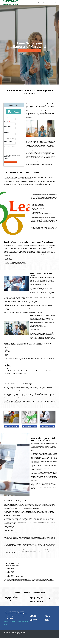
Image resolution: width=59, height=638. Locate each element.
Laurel (32, 620)
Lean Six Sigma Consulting (37, 596)
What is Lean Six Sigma (10, 596)
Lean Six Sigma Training (37, 601)
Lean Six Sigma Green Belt (11, 598)
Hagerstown (47, 616)
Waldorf (47, 619)
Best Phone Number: (8, 136)
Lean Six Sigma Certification (38, 597)
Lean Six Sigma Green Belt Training (29, 426)
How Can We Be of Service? (9, 146)
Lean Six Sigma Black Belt (11, 600)
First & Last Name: (8, 126)
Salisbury (47, 615)
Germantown (48, 617)
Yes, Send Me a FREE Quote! (10, 162)
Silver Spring (34, 619)
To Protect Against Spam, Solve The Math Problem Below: (12, 156)
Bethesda (33, 616)
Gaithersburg (34, 617)
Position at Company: (8, 141)
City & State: (7, 121)
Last (11, 130)
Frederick (47, 620)
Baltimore (33, 615)
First (5, 130)
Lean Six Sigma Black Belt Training (47, 426)
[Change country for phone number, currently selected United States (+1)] (5, 139)
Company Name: (7, 117)
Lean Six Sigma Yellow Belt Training (11, 426)
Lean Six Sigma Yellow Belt (11, 597)
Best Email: (6, 132)
